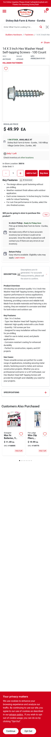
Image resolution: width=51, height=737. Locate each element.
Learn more (20, 258)
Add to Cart (31, 173)
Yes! (46, 215)
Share (47, 42)
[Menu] (4, 11)
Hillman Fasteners (13, 63)
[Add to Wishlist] (6, 68)
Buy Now (44, 173)
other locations (27, 157)
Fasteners (29, 35)
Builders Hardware (14, 35)
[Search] (41, 26)
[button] (25, 274)
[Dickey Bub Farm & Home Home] (26, 13)
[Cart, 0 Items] (45, 11)
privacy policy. (16, 714)
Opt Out (28, 731)
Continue (10, 731)
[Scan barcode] (47, 27)
